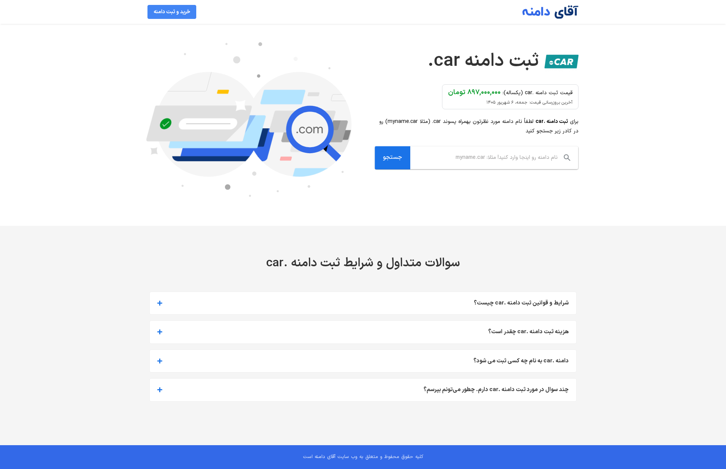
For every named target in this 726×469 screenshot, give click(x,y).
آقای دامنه (325, 457)
